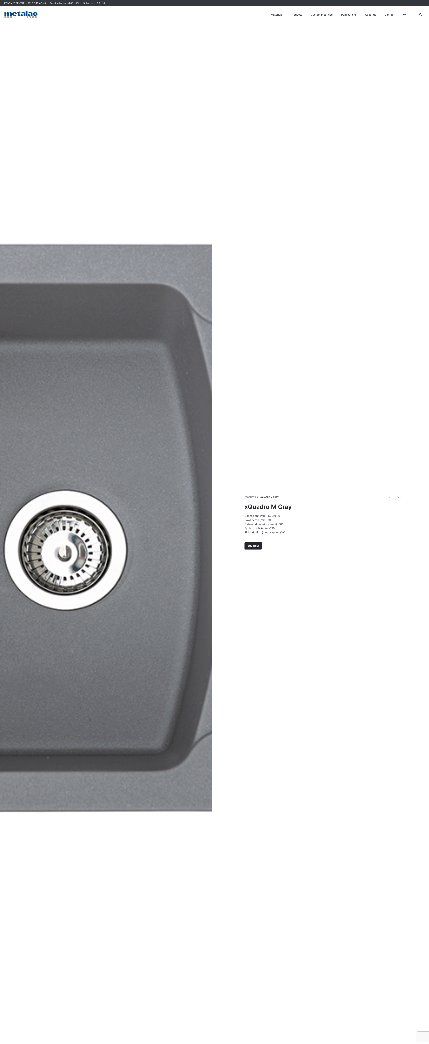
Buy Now (253, 545)
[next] (398, 497)
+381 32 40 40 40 (36, 3)
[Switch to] (404, 14)
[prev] (389, 497)
